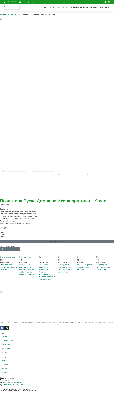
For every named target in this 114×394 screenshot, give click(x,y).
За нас (51, 7)
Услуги (101, 7)
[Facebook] (2, 328)
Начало (45, 7)
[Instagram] (6, 328)
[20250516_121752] (57, 81)
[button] (57, 241)
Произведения (74, 7)
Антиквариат (84, 7)
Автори (65, 7)
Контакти (107, 7)
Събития (58, 7)
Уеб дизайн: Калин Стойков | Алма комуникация (18, 391)
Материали (93, 7)
